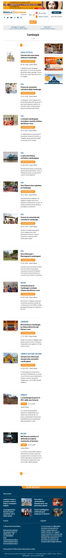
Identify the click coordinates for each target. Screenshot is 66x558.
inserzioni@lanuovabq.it (10, 544)
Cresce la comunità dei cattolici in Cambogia (30, 218)
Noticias (43, 16)
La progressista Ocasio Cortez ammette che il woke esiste (9, 513)
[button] (33, 22)
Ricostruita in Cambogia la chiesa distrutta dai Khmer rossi (30, 326)
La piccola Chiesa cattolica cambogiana (30, 156)
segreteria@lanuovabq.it (10, 542)
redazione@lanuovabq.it (10, 540)
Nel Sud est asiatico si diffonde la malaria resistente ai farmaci (30, 438)
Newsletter (56, 16)
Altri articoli (33, 487)
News (42, 13)
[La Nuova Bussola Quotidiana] (15, 13)
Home (33, 38)
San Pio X (47, 27)
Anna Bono (33, 64)
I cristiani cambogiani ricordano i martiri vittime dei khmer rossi (31, 121)
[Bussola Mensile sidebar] (54, 63)
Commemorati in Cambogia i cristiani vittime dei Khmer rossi (30, 287)
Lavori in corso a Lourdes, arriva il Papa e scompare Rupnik (9, 502)
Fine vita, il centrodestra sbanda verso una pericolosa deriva (41, 502)
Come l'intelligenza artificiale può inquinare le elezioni (41, 512)
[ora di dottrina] (54, 79)
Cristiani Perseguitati (28, 61)
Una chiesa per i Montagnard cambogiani (31, 255)
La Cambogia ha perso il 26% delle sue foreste (30, 398)
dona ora (56, 13)
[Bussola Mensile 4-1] (54, 49)
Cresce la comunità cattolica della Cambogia (31, 88)
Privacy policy (7, 549)
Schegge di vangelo (18, 27)
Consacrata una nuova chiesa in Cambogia (30, 56)
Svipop (24, 404)
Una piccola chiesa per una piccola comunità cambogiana (30, 358)
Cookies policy (16, 549)
